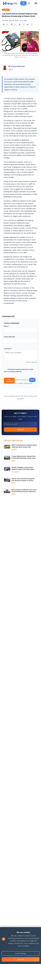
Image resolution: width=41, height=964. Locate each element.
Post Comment (9, 380)
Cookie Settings (20, 953)
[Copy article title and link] (31, 24)
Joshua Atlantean (18, 66)
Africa (5, 10)
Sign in (32, 380)
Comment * (8, 349)
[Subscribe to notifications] (29, 3)
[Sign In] (23, 3)
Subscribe (20, 429)
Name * (6, 326)
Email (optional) (9, 337)
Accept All (20, 959)
